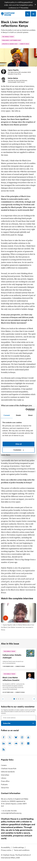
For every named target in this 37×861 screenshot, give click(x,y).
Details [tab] (18, 415)
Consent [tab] (7, 415)
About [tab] (30, 415)
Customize (17, 450)
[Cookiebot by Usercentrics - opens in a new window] (26, 409)
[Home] (7, 14)
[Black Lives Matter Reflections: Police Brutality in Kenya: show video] (5, 618)
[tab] (14, 699)
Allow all (18, 444)
